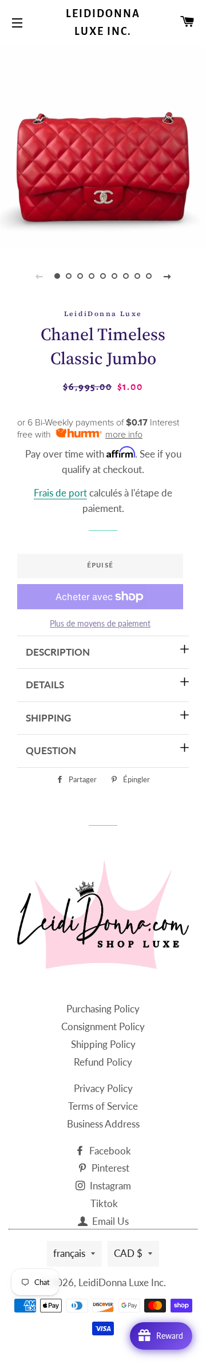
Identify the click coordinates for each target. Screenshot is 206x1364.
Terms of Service (103, 1106)
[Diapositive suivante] (167, 276)
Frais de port (60, 493)
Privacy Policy (103, 1088)
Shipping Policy (103, 1044)
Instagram (109, 1186)
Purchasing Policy (103, 1009)
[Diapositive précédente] (39, 276)
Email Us (109, 1221)
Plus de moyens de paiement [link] (100, 623)
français (69, 1253)
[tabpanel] (103, 146)
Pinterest (109, 1168)
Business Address (103, 1124)
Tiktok (104, 1203)
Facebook (109, 1151)
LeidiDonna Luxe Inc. (103, 22)
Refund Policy (103, 1062)
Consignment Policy (103, 1026)
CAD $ (128, 1253)
